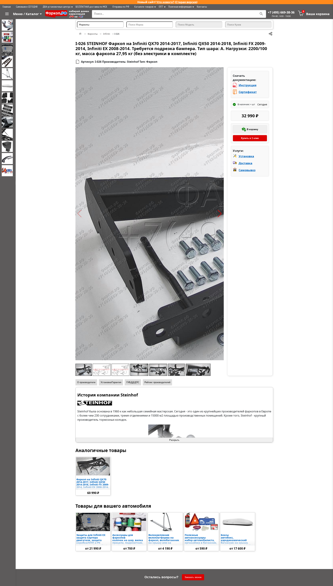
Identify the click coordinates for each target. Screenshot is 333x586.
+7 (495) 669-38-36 (281, 12)
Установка (246, 156)
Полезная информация (180, 6)
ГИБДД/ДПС (132, 382)
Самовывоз (247, 170)
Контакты (202, 6)
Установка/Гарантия (111, 382)
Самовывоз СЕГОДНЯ (26, 6)
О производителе (86, 382)
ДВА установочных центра (56, 6)
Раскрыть (174, 440)
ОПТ (161, 6)
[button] (79, 213)
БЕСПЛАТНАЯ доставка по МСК (91, 6)
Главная (7, 6)
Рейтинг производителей (157, 382)
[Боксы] (8, 86)
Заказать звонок (193, 577)
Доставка (245, 163)
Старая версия (186, 2)
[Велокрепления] (8, 74)
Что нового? (165, 2)
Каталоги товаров (143, 6)
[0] (301, 15)
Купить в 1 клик (250, 138)
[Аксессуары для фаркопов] (8, 37)
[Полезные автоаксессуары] (8, 171)
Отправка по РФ (120, 6)
